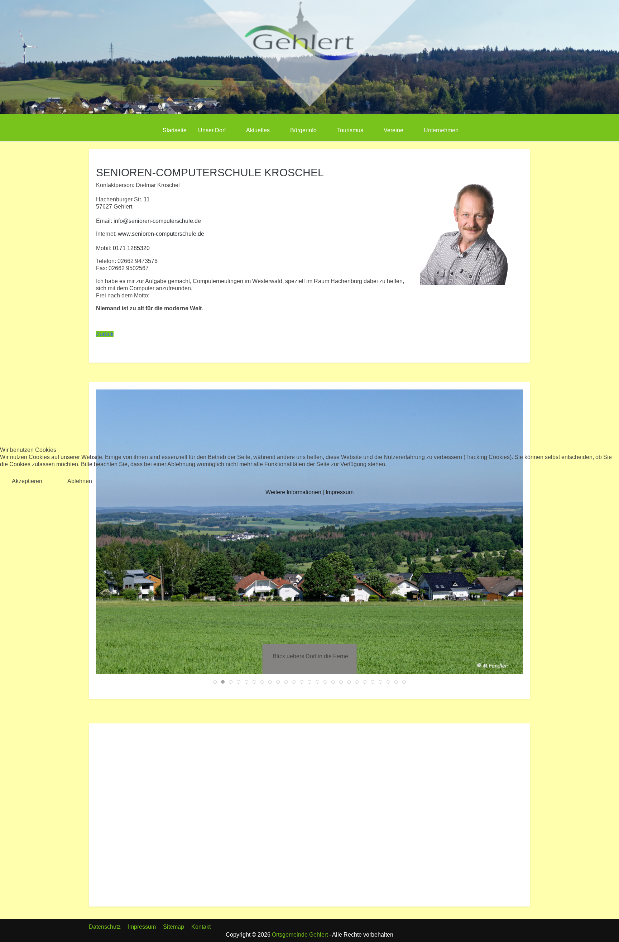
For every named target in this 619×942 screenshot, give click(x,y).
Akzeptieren (27, 481)
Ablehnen (79, 481)
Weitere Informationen (293, 492)
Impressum (340, 492)
